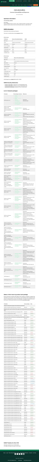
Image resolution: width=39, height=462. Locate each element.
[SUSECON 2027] (12, 1)
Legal (7, 452)
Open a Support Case (20, 458)
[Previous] (17, 14)
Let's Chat (34, 452)
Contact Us (30, 452)
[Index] (20, 14)
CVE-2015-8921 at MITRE (8, 20)
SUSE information (9, 29)
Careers (4, 452)
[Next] (22, 14)
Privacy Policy (25, 460)
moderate (18, 33)
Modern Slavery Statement (12, 452)
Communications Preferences (24, 452)
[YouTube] (15, 454)
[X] (19, 454)
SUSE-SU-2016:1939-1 (9, 85)
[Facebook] (17, 454)
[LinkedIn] (21, 454)
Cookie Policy (29, 460)
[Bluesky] (23, 454)
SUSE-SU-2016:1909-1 (9, 84)
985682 (12, 79)
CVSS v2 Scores (6, 37)
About (18, 452)
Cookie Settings (20, 460)
